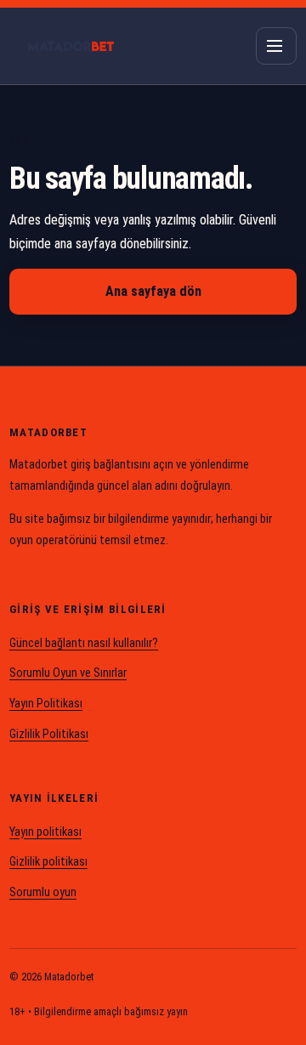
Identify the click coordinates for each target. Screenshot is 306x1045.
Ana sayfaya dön (153, 291)
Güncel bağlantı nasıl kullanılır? (83, 643)
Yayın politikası (45, 832)
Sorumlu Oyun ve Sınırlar (68, 673)
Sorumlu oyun (42, 892)
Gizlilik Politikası (48, 734)
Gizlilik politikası (48, 862)
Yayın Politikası (45, 703)
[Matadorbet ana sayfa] (71, 46)
